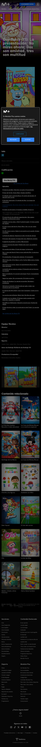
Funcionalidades (24, 670)
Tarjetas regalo (24, 698)
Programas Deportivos (26, 653)
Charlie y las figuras (8, 492)
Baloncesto (4, 682)
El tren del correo (27, 525)
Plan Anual (23, 691)
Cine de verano (5, 637)
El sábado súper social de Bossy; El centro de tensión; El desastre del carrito (19, 196)
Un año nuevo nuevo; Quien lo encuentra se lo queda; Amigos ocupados (20, 231)
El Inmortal (23, 634)
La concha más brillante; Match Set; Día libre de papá (18, 295)
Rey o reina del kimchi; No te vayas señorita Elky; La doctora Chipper (20, 253)
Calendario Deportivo (7, 696)
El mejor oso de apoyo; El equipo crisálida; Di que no (18, 209)
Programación (5, 701)
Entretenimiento (6, 653)
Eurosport (4, 694)
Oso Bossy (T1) (9, 180)
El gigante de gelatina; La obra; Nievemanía (15, 241)
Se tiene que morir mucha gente (28, 632)
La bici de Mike (26, 558)
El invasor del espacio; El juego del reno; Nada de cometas (19, 238)
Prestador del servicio (9, 733)
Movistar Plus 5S (24, 658)
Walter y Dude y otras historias (9, 591)
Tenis (3, 684)
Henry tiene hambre (28, 591)
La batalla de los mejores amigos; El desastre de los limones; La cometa (20, 269)
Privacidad (28, 733)
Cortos (3, 634)
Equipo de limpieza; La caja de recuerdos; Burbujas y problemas (18, 282)
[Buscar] (17, 4)
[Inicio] (6, 4)
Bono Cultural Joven (25, 694)
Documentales (5, 651)
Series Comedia (6, 649)
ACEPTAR (28, 139)
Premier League (6, 675)
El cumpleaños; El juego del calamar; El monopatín (17, 257)
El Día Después (5, 677)
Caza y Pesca (23, 656)
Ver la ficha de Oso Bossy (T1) (11, 313)
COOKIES (35, 733)
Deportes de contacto (7, 691)
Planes (22, 687)
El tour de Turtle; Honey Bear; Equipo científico (16, 193)
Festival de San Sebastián (26, 649)
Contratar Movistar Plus (26, 679)
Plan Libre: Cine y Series (26, 684)
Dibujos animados (25, 651)
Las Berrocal (23, 637)
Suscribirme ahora (27, 4)
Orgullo (3, 656)
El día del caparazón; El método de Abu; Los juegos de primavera (18, 201)
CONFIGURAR (20, 134)
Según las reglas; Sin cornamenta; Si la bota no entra (18, 278)
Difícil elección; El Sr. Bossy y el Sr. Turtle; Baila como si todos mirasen (20, 260)
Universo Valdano (6, 679)
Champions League (6, 670)
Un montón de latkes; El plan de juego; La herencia (17, 249)
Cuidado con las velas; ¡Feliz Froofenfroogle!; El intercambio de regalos (20, 222)
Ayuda (20, 716)
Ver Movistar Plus (24, 668)
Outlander (23, 630)
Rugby (3, 687)
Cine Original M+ (6, 625)
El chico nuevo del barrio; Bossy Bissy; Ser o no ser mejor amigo (19, 227)
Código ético (23, 677)
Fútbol (17, 9)
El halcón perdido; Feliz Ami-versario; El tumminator (18, 190)
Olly (3, 558)
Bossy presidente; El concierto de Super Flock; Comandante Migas (20, 274)
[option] (11, 377)
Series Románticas (6, 646)
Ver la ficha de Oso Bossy (21, 183)
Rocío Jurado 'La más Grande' (28, 644)
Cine (10, 9)
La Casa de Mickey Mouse (30, 460)
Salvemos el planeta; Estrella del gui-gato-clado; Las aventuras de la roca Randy (18, 286)
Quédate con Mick (27, 492)
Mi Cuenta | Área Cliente (26, 672)
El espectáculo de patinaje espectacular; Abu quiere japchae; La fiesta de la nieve (18, 218)
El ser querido (24, 623)
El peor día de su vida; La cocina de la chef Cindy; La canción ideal (20, 308)
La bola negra (24, 625)
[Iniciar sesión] (37, 4)
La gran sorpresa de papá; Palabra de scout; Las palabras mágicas (19, 245)
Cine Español (5, 627)
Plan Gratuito (23, 689)
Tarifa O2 (22, 696)
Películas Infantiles (6, 639)
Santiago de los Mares (9, 460)
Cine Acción (5, 632)
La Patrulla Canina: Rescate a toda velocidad (10, 426)
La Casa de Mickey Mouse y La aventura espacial (30, 426)
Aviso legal (20, 733)
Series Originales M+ (7, 644)
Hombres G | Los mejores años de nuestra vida (29, 640)
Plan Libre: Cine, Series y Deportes (29, 682)
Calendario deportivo (31, 9)
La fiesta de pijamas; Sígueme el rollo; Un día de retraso (19, 235)
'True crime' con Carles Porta (28, 646)
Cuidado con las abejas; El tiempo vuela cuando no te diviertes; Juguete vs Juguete (18, 299)
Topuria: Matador (6, 689)
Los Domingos (24, 627)
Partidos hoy (5, 698)
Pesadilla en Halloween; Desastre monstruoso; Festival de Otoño (19, 303)
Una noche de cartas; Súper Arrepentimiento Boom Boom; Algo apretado (20, 265)
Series (4, 9)
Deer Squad (5, 525)
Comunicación (24, 701)
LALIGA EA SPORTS (6, 672)
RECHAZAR (13, 139)
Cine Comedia (5, 630)
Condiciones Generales (26, 675)
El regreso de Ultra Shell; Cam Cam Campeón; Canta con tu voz (20, 291)
